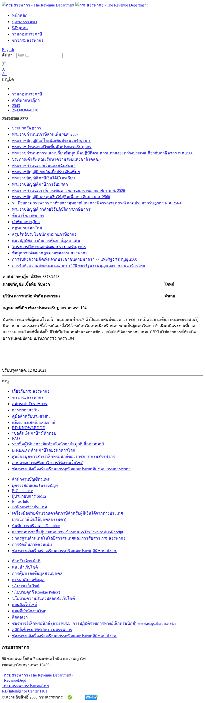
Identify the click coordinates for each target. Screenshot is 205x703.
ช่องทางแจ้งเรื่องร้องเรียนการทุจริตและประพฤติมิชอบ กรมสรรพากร (71, 469)
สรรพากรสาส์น (25, 410)
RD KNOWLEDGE (28, 428)
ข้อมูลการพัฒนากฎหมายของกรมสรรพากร (50, 253)
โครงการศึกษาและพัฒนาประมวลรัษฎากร (49, 247)
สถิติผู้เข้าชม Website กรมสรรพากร (42, 630)
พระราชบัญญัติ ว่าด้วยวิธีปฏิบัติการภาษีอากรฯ (52, 209)
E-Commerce (22, 491)
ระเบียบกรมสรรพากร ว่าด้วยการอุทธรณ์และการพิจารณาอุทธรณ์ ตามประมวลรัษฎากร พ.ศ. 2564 (96, 203)
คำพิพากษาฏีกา (26, 100)
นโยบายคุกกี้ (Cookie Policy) (36, 592)
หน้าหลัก (20, 15)
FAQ (16, 438)
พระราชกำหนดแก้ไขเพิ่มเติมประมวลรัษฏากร (52, 147)
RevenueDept (14, 680)
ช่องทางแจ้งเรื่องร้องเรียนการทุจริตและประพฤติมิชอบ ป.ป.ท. (64, 636)
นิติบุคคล (20, 28)
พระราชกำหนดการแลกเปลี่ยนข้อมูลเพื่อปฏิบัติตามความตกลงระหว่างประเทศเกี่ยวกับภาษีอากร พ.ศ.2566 (102, 153)
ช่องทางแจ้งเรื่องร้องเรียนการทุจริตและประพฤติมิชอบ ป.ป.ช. (64, 551)
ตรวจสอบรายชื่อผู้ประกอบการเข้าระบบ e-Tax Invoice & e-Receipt (67, 532)
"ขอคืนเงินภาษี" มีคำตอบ (34, 433)
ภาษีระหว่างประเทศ (29, 507)
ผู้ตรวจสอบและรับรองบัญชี (35, 485)
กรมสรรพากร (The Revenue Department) (37, 675)
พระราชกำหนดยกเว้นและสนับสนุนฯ (44, 165)
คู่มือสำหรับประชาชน (31, 416)
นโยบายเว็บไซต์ (26, 586)
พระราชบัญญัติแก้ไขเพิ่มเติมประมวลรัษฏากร (51, 140)
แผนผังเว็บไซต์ (24, 605)
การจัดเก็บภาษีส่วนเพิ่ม (32, 544)
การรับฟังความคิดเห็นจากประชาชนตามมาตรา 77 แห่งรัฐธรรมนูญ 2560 (74, 259)
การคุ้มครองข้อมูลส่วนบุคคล (37, 573)
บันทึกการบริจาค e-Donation (36, 526)
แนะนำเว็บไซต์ (25, 567)
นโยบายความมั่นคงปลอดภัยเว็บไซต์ (43, 598)
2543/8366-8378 (25, 110)
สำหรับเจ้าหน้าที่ (26, 561)
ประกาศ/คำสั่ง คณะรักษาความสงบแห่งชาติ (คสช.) (56, 159)
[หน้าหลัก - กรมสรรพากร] (75, 5)
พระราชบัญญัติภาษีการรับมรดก (40, 184)
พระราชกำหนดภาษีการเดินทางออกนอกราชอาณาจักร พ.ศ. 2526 (68, 190)
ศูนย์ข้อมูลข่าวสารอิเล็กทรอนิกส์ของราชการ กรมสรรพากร (63, 456)
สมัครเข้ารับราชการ (30, 404)
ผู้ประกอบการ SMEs (29, 496)
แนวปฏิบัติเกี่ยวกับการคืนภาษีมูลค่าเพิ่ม (46, 240)
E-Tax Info (20, 501)
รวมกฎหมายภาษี (27, 34)
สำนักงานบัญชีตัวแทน (31, 479)
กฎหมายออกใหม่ (27, 228)
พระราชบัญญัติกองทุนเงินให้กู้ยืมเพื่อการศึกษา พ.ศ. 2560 (61, 197)
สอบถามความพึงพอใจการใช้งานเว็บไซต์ (47, 463)
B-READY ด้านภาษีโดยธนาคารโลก (43, 450)
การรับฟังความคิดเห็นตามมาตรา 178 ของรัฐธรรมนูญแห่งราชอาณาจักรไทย (78, 265)
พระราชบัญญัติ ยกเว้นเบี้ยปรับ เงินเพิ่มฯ (46, 172)
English (8, 49)
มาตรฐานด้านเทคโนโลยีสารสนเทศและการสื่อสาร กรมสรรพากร (69, 538)
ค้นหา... (9, 55)
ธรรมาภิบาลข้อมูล (28, 580)
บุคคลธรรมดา (24, 21)
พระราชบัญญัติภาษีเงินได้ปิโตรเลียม (43, 178)
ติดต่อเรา (20, 617)
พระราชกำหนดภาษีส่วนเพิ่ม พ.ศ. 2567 (45, 134)
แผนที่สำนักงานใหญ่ (30, 611)
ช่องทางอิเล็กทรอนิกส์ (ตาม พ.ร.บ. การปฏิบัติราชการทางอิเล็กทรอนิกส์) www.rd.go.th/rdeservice (94, 623)
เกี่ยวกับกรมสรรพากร (31, 391)
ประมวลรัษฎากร (26, 128)
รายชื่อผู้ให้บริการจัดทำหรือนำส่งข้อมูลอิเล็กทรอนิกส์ (58, 444)
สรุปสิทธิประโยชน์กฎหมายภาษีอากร (44, 234)
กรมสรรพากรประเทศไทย (25, 686)
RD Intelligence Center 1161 (24, 691)
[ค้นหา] (4, 61)
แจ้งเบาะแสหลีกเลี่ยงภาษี (34, 422)
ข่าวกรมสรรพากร (28, 40)
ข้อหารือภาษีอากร (28, 215)
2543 (16, 105)
